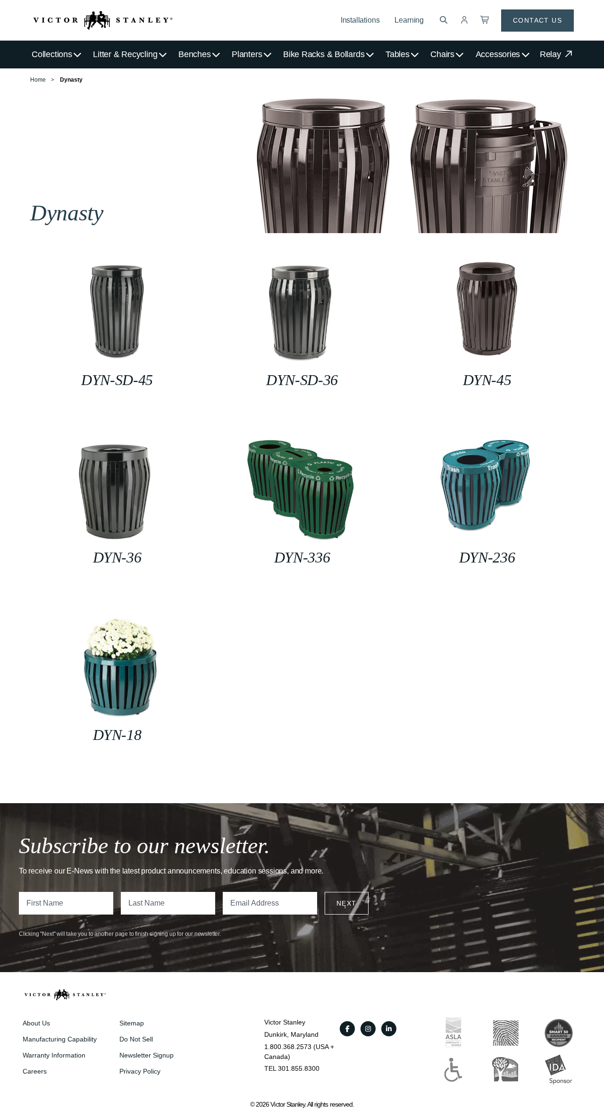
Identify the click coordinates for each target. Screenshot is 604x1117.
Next (346, 903)
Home (38, 79)
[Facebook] (347, 1028)
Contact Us (537, 20)
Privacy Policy (139, 1071)
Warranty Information (54, 1055)
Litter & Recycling (125, 54)
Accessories (498, 54)
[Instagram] (368, 1028)
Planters (247, 54)
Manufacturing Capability (60, 1039)
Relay (551, 54)
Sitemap (131, 1023)
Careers (35, 1071)
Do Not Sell (136, 1039)
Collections (52, 54)
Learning (409, 20)
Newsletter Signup (146, 1055)
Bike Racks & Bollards (323, 54)
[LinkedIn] (388, 1028)
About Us (36, 1023)
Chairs (442, 54)
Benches (194, 54)
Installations (360, 20)
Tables (398, 54)
